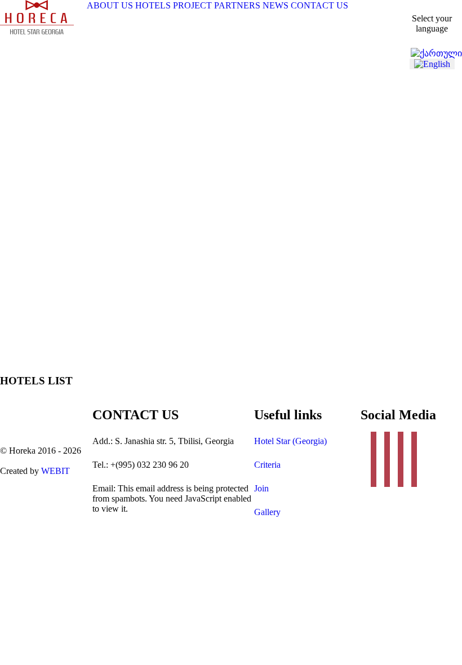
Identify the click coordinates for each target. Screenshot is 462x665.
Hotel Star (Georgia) (290, 441)
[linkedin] (403, 459)
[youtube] (417, 459)
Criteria (267, 464)
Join (261, 488)
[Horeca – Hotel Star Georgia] (37, 31)
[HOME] (79, 5)
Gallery (267, 512)
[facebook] (376, 459)
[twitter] (390, 459)
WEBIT (55, 471)
